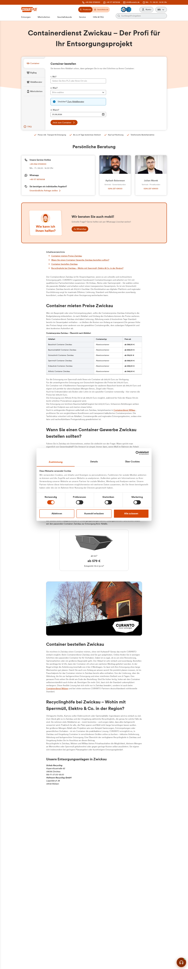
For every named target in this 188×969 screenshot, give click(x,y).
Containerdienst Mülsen (57, 689)
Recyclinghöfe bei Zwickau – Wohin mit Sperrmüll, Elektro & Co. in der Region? (87, 268)
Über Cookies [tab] (132, 461)
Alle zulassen (131, 513)
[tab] (34, 63)
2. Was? (54, 88)
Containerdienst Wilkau (124, 410)
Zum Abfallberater (75, 102)
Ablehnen (57, 513)
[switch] (79, 502)
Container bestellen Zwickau (64, 264)
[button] (161, 9)
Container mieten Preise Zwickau (66, 256)
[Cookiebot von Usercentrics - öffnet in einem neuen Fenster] (137, 453)
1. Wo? (53, 77)
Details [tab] (94, 461)
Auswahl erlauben (94, 513)
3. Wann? (55, 110)
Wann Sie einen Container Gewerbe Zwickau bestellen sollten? (80, 260)
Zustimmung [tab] (56, 462)
